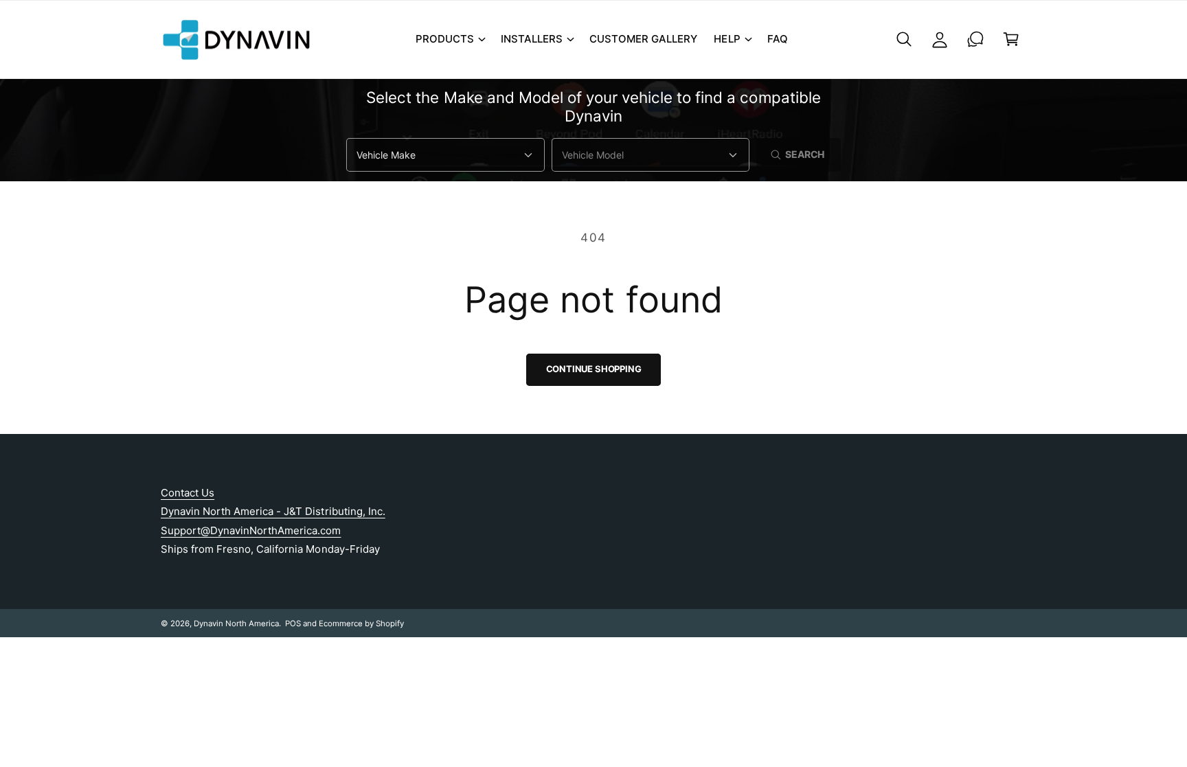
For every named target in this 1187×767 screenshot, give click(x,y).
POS (293, 623)
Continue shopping (594, 368)
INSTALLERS (532, 38)
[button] (450, 39)
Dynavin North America (236, 623)
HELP (727, 38)
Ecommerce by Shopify (361, 623)
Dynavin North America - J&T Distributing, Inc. (273, 511)
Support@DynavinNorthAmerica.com (251, 530)
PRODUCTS (445, 38)
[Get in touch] (975, 39)
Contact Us (187, 492)
